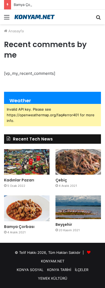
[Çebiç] (78, 162)
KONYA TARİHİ (59, 270)
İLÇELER (81, 270)
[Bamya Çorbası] (27, 208)
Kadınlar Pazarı (19, 180)
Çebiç (61, 180)
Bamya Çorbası (26, 4)
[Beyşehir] (78, 207)
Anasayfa (15, 31)
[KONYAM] (35, 16)
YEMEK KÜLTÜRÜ (52, 278)
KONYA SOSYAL (30, 270)
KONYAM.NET (52, 261)
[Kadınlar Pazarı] (27, 162)
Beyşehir (63, 224)
